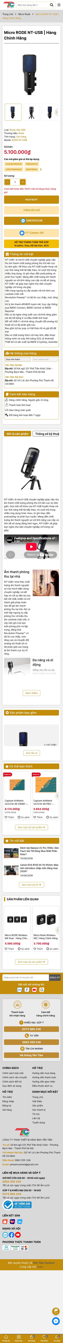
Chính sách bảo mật (12, 1073)
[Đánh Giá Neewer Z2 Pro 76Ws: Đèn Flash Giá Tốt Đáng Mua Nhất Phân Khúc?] (11, 853)
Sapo (40, 1266)
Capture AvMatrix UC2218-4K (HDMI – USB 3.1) (16, 802)
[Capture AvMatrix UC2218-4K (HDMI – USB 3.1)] (17, 785)
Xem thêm (31, 693)
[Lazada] (12, 1221)
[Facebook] (27, 989)
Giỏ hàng (7, 1109)
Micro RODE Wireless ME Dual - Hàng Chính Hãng (16, 937)
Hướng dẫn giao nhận (43, 1081)
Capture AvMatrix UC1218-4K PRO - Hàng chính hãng (43, 802)
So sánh (25, 817)
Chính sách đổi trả (11, 1081)
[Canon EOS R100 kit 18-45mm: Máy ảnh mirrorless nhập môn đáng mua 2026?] (11, 870)
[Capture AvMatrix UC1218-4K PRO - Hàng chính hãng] (45, 785)
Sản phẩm (37, 1105)
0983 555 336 (31, 1042)
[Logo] (9, 5)
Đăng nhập (8, 1101)
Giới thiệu (37, 1101)
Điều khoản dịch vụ (42, 1085)
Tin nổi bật (16, 840)
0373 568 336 (31, 1029)
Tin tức (36, 1114)
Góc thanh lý (39, 1109)
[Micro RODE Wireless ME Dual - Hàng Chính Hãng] (17, 919)
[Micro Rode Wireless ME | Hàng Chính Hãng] (46, 919)
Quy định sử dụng (11, 1085)
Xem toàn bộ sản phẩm (30, 827)
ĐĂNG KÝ (55, 977)
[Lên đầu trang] (56, 1302)
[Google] (41, 989)
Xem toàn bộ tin (30, 884)
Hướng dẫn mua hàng (43, 1073)
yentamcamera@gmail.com (24, 1164)
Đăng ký (6, 1105)
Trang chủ (37, 1097)
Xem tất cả (31, 753)
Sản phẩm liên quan (22, 899)
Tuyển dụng (38, 1122)
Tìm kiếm (7, 1097)
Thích (11, 817)
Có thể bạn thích (20, 766)
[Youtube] (34, 989)
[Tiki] (19, 1221)
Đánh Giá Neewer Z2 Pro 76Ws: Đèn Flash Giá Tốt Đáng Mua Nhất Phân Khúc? (39, 851)
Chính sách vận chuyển (14, 1077)
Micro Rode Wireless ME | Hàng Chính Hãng (46, 937)
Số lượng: (9, 175)
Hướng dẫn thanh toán (44, 1077)
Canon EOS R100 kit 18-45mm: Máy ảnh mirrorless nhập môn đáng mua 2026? (39, 868)
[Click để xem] (31, 73)
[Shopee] (5, 1221)
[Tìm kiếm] (52, 5)
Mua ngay (31, 199)
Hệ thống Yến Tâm (31, 1055)
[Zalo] (19, 989)
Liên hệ (36, 1118)
